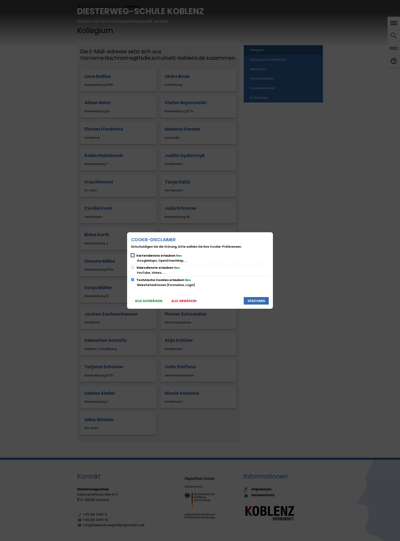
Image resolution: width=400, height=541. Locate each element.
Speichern (256, 301)
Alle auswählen (148, 301)
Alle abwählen (183, 301)
